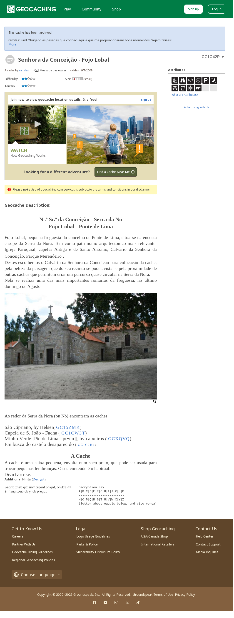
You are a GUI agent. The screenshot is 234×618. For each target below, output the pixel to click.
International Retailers (157, 544)
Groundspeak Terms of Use (153, 594)
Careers (17, 536)
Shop (116, 9)
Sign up (193, 9)
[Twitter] (127, 602)
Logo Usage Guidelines (93, 536)
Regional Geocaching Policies (33, 560)
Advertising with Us (196, 107)
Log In (217, 9)
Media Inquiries (207, 552)
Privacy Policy (185, 594)
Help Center (204, 536)
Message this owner (53, 70)
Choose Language (38, 574)
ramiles (24, 70)
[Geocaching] (31, 9)
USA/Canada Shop (154, 536)
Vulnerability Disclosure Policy (98, 552)
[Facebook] (94, 602)
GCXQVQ (119, 438)
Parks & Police (87, 544)
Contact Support (208, 544)
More (12, 44)
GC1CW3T (73, 432)
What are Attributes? (185, 95)
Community (91, 9)
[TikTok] (138, 602)
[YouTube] (105, 602)
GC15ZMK (68, 427)
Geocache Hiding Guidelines (32, 552)
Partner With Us (23, 544)
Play (67, 9)
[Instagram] (116, 602)
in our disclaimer (138, 189)
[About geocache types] (10, 59)
